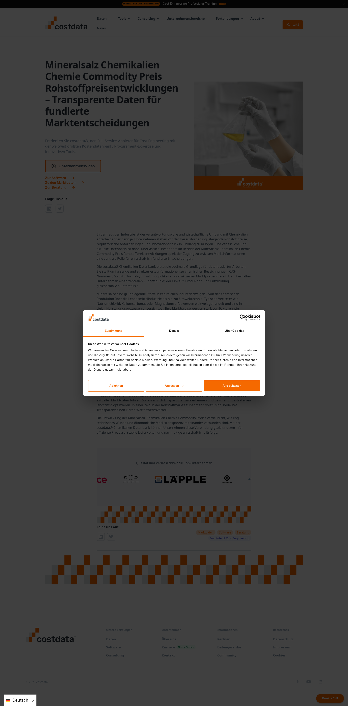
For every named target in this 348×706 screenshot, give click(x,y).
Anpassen (172, 385)
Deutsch (20, 700)
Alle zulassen (232, 385)
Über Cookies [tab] (234, 330)
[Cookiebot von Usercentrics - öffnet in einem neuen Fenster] (242, 317)
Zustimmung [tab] (114, 330)
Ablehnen (116, 385)
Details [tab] (174, 330)
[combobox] (20, 700)
